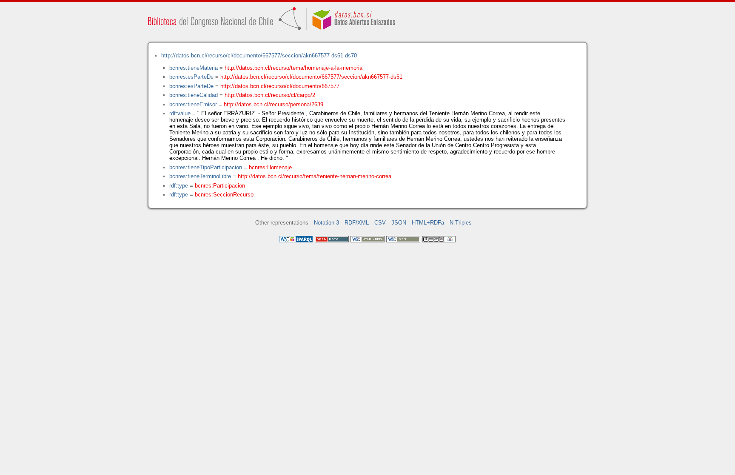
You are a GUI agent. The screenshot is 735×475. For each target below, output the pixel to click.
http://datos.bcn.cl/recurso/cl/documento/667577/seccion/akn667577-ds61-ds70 (259, 55)
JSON (398, 222)
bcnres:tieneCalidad (193, 95)
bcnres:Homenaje (270, 167)
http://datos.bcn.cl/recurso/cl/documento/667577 (279, 86)
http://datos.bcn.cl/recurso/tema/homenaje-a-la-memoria (293, 68)
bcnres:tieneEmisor (193, 104)
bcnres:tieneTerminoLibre (200, 176)
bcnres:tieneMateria (193, 68)
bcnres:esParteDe (191, 77)
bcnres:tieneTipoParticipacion (205, 167)
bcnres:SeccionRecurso (224, 194)
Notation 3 (326, 222)
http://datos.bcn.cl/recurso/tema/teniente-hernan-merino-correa (314, 176)
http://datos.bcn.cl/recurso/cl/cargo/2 (270, 95)
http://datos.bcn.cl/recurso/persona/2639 (273, 104)
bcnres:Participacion (220, 185)
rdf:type (178, 185)
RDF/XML (357, 222)
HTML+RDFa (428, 222)
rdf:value (180, 113)
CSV (380, 222)
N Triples (461, 222)
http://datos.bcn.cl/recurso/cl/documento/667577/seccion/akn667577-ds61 (311, 77)
